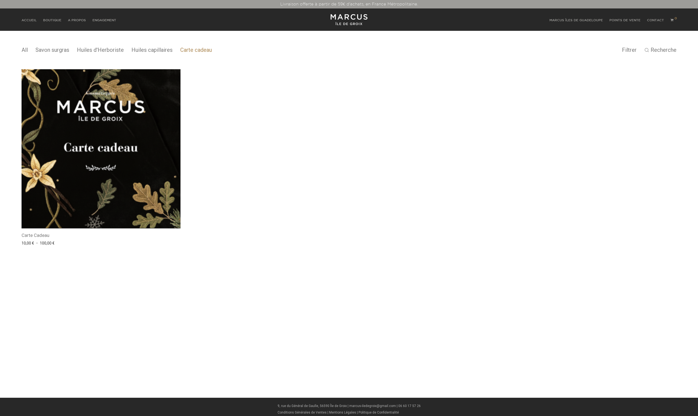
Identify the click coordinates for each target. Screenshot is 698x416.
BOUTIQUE (52, 20)
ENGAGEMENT (104, 20)
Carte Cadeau (35, 235)
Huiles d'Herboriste (100, 50)
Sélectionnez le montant (41, 243)
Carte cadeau (196, 50)
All (25, 50)
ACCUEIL (29, 20)
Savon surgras (52, 50)
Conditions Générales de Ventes (302, 412)
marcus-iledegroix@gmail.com (372, 406)
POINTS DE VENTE (624, 20)
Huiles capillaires (152, 50)
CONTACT (655, 20)
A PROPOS (77, 20)
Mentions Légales (342, 412)
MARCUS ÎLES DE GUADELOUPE (576, 20)
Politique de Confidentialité (379, 412)
